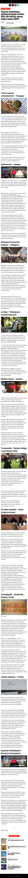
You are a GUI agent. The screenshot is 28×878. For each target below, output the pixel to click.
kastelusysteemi (16, 335)
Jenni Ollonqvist (10, 23)
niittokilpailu (21, 771)
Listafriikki (3, 84)
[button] (2, 1)
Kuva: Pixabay (3, 616)
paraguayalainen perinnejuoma (13, 116)
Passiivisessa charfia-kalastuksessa (16, 701)
